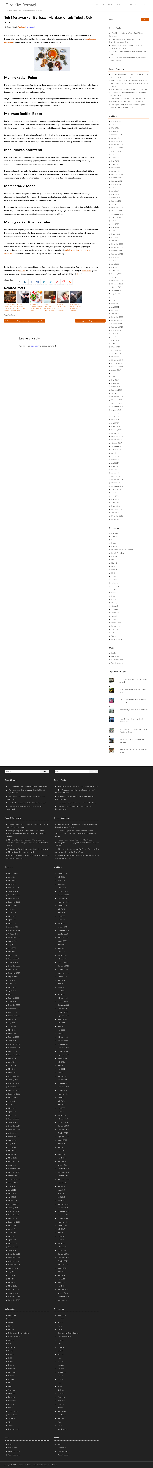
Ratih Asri (22, 27)
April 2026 (115, 131)
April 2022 (115, 270)
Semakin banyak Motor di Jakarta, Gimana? (126, 74)
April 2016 (115, 503)
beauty (113, 540)
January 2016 (116, 513)
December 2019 (117, 357)
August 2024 (116, 184)
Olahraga (114, 603)
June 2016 (115, 496)
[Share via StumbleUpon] (70, 284)
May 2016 (115, 499)
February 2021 (116, 310)
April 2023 (115, 231)
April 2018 (115, 423)
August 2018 (116, 410)
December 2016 (117, 476)
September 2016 (117, 486)
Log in (113, 653)
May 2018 (115, 420)
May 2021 (115, 304)
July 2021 (114, 297)
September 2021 (117, 290)
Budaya (114, 546)
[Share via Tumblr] (25, 284)
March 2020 (115, 347)
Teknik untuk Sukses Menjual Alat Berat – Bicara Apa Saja (28, 849)
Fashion (114, 556)
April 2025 (115, 164)
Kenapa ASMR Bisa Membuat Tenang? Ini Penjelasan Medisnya (76, 307)
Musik (113, 599)
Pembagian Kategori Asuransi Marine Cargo (127, 105)
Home (96, 5)
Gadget (114, 566)
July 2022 (114, 261)
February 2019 (116, 390)
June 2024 (115, 191)
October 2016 (116, 483)
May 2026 (115, 128)
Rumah (114, 619)
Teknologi (121, 5)
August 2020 (116, 330)
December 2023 (117, 207)
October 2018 (116, 403)
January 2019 (116, 393)
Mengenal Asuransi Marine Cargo (121, 107)
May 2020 (115, 340)
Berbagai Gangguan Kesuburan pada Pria (22, 307)
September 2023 (117, 214)
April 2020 (115, 343)
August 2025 (116, 151)
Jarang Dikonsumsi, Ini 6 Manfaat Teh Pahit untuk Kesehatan (49, 307)
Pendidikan (115, 613)
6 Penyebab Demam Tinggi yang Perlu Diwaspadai (61, 307)
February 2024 (116, 201)
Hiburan (114, 570)
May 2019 (115, 380)
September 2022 (117, 254)
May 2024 (115, 194)
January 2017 (116, 473)
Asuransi (114, 536)
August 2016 (116, 489)
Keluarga (114, 583)
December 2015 (117, 516)
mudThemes (52, 1465)
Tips (143, 5)
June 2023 (115, 224)
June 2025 (115, 158)
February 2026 (116, 135)
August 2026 (116, 121)
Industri (114, 576)
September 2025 (117, 148)
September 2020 (117, 327)
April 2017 (115, 463)
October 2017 (116, 443)
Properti (114, 616)
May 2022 (115, 267)
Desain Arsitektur (117, 553)
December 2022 (117, 244)
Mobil (113, 596)
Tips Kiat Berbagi (21, 4)
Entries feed (115, 656)
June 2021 (115, 300)
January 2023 (116, 241)
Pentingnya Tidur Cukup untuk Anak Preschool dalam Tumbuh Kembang (10, 307)
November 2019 (117, 360)
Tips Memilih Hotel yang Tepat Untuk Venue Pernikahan (28, 786)
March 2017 (115, 466)
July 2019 (114, 373)
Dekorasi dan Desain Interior (122, 550)
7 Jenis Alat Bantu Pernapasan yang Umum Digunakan (25, 321)
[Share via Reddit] (63, 284)
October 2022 (116, 251)
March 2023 (115, 234)
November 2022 (117, 247)
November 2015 (117, 519)
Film (112, 560)
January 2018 (116, 433)
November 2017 (117, 440)
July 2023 (114, 221)
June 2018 (115, 416)
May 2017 (115, 460)
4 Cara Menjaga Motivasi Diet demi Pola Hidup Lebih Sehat (36, 307)
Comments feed (117, 660)
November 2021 (117, 284)
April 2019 (115, 383)
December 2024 (117, 174)
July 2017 (114, 453)
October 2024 (116, 178)
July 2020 (114, 334)
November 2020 (117, 320)
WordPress (31, 1465)
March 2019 (115, 387)
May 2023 (115, 227)
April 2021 (115, 307)
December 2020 (117, 317)
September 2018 (117, 406)
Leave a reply (31, 27)
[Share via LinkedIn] (44, 284)
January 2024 (116, 204)
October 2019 (116, 363)
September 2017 (117, 446)
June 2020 (115, 337)
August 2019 (116, 370)
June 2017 (115, 456)
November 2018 (117, 400)
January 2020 (116, 353)
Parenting (114, 609)
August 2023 (116, 217)
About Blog (107, 5)
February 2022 (116, 274)
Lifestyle (133, 5)
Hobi (113, 573)
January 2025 (116, 171)
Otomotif (114, 606)
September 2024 (117, 181)
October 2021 (116, 287)
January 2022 (116, 277)
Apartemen (115, 533)
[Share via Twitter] (50, 284)
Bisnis (113, 543)
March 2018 (115, 426)
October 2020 (116, 324)
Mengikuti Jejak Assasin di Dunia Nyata (134, 710)
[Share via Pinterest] (57, 284)
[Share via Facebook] (31, 284)
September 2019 (117, 367)
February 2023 (116, 237)
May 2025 (115, 161)
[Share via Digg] (38, 284)
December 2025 (117, 141)
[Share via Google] (18, 284)
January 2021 (116, 314)
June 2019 (115, 377)
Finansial (114, 563)
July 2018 (114, 413)
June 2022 (115, 264)
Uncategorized (116, 639)
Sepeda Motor (116, 623)
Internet (114, 579)
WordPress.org (117, 663)
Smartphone (115, 626)
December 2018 (117, 397)
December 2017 (117, 436)
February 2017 (116, 469)
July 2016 (114, 493)
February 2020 (116, 350)
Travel (113, 636)
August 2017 (116, 450)
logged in (34, 345)
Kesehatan (11, 315)
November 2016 (117, 479)
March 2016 (115, 506)
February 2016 (116, 509)
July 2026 (114, 124)
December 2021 (117, 280)
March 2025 (115, 168)
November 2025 (117, 144)
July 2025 (114, 154)
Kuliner (114, 589)
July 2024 (114, 187)
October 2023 (116, 211)
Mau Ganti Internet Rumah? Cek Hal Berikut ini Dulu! (28, 803)
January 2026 (116, 138)
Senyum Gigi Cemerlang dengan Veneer (89, 321)
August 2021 (116, 294)
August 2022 (116, 257)
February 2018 (116, 430)
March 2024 (115, 198)
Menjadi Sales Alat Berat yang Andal (130, 101)
